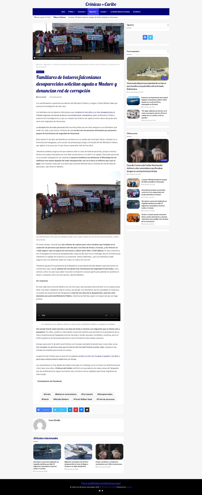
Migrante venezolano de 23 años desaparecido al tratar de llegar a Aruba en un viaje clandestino (76, 464)
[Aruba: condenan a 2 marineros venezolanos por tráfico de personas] (109, 451)
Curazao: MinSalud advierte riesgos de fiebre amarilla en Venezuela (92, 17)
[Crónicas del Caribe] (101, 4)
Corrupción (87, 394)
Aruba (47, 394)
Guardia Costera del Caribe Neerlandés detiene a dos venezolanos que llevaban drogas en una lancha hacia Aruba (145, 168)
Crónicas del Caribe (108, 487)
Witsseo (129, 487)
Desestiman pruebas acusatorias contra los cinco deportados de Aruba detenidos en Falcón (153, 192)
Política (70, 12)
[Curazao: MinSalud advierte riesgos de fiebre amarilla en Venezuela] (133, 182)
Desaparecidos (105, 394)
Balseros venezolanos (66, 394)
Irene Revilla (42, 97)
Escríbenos (137, 12)
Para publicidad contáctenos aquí (101, 483)
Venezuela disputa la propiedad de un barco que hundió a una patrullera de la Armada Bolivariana (146, 86)
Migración (92, 12)
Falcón (46, 399)
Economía (81, 12)
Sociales (103, 12)
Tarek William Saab (83, 399)
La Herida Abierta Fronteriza (120, 12)
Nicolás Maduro (62, 399)
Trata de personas (106, 399)
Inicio (63, 12)
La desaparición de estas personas (50, 127)
